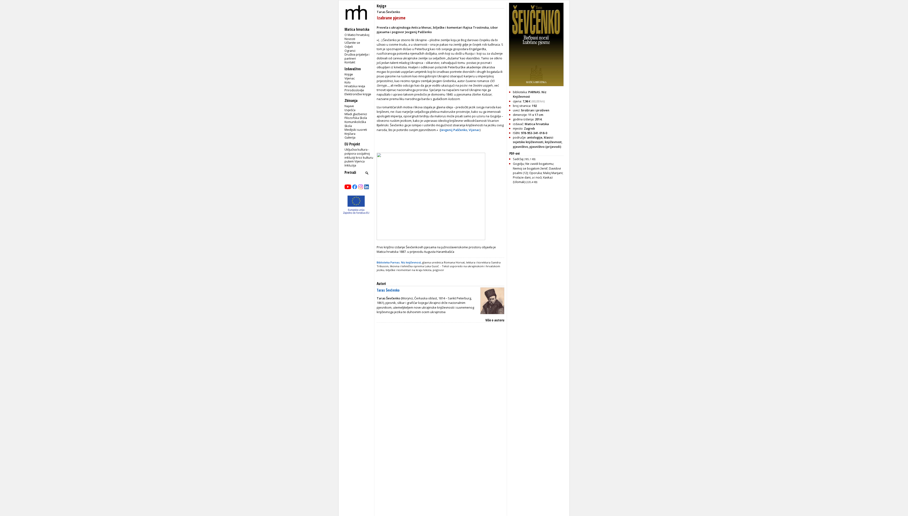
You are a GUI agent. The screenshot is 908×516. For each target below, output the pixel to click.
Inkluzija (350, 165)
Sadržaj (524, 159)
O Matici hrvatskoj (357, 35)
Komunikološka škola (355, 124)
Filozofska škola (356, 118)
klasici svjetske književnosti (533, 139)
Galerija (350, 137)
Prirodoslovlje (354, 90)
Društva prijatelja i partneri (357, 56)
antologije (534, 137)
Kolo (348, 82)
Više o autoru (494, 320)
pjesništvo (520, 146)
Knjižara (350, 133)
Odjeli (349, 46)
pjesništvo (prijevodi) (545, 146)
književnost (553, 142)
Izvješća (350, 110)
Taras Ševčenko (388, 290)
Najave (349, 106)
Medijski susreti (356, 129)
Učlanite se (352, 42)
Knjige (349, 74)
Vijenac (350, 78)
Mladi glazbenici (356, 114)
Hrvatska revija (355, 86)
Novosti (350, 39)
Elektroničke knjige (358, 94)
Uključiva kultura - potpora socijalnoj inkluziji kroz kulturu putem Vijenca (359, 155)
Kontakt (350, 62)
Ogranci (350, 50)
